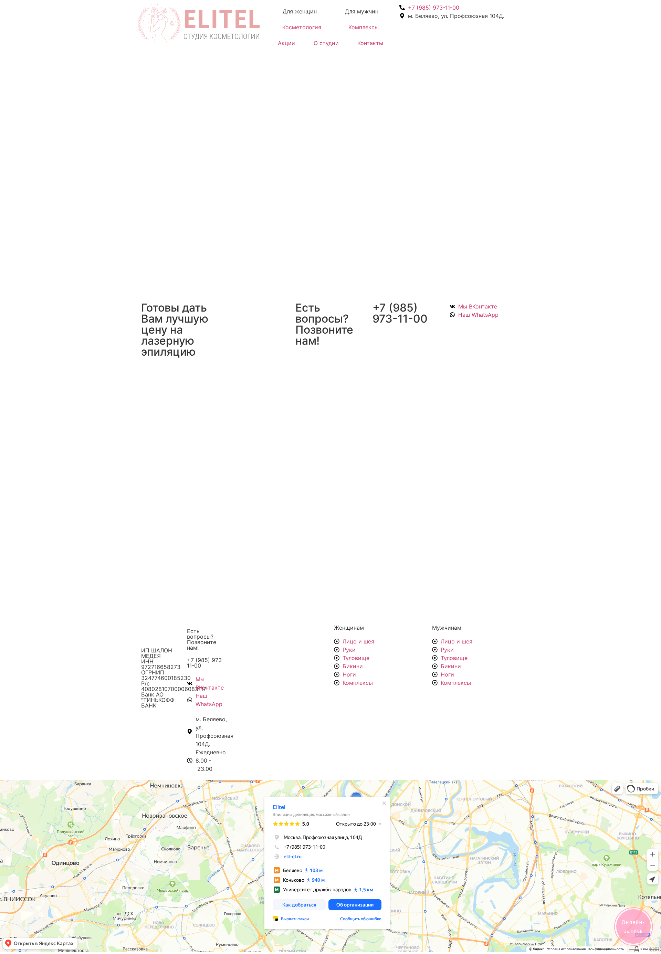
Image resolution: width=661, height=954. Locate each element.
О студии (326, 43)
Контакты (370, 43)
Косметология (301, 27)
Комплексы (363, 27)
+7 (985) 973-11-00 (205, 663)
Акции (286, 43)
